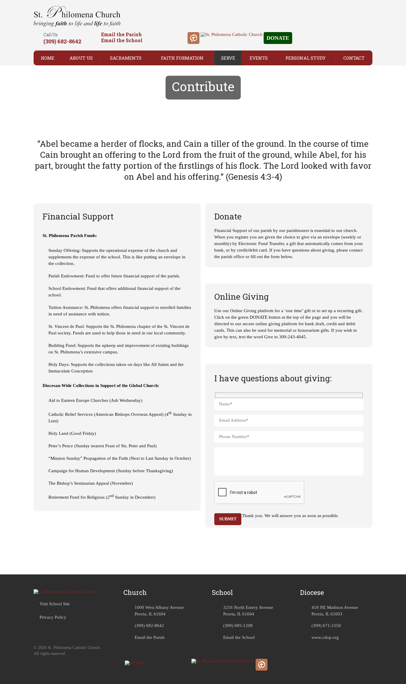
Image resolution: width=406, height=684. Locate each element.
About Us (81, 58)
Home (47, 58)
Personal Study (305, 58)
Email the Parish (121, 34)
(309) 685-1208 (238, 625)
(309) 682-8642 (62, 41)
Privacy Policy (53, 617)
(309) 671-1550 (326, 625)
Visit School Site (55, 603)
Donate (278, 38)
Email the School (121, 40)
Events (259, 58)
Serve (228, 58)
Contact (353, 58)
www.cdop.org (325, 637)
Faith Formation (182, 58)
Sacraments (125, 58)
